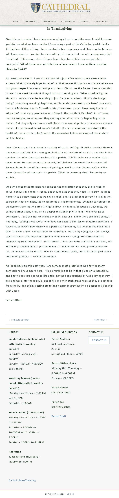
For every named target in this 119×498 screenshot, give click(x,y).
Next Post (99, 320)
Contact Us (99, 340)
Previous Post (21, 320)
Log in (70, 494)
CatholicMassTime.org (22, 480)
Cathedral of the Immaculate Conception (60, 9)
